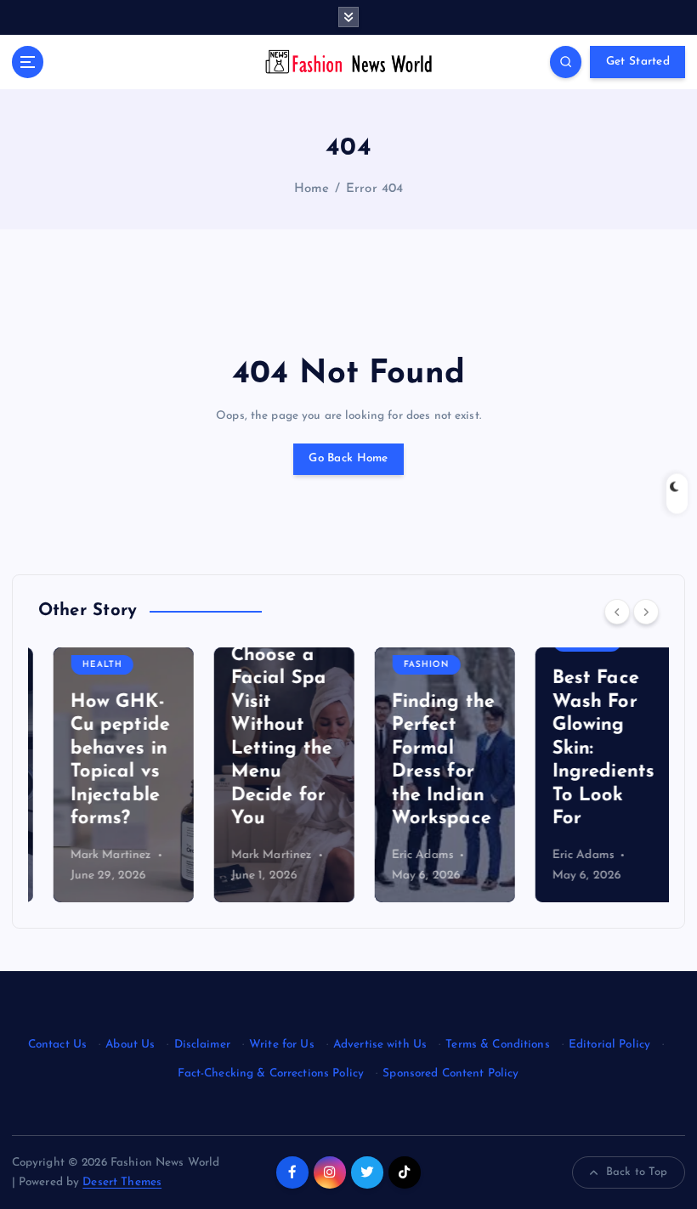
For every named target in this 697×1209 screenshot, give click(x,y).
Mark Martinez (96, 855)
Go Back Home (348, 458)
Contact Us (57, 1044)
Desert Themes (122, 1182)
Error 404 (374, 189)
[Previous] (617, 611)
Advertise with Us (380, 1044)
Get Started (638, 61)
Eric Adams (408, 855)
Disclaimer (202, 1044)
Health (87, 664)
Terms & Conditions (497, 1044)
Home (312, 189)
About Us (130, 1044)
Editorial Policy (609, 1044)
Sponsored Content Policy (450, 1073)
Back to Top (637, 1172)
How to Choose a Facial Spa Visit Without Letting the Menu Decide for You (267, 725)
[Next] (646, 611)
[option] (108, 774)
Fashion (411, 664)
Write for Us (281, 1044)
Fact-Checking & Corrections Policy (271, 1073)
